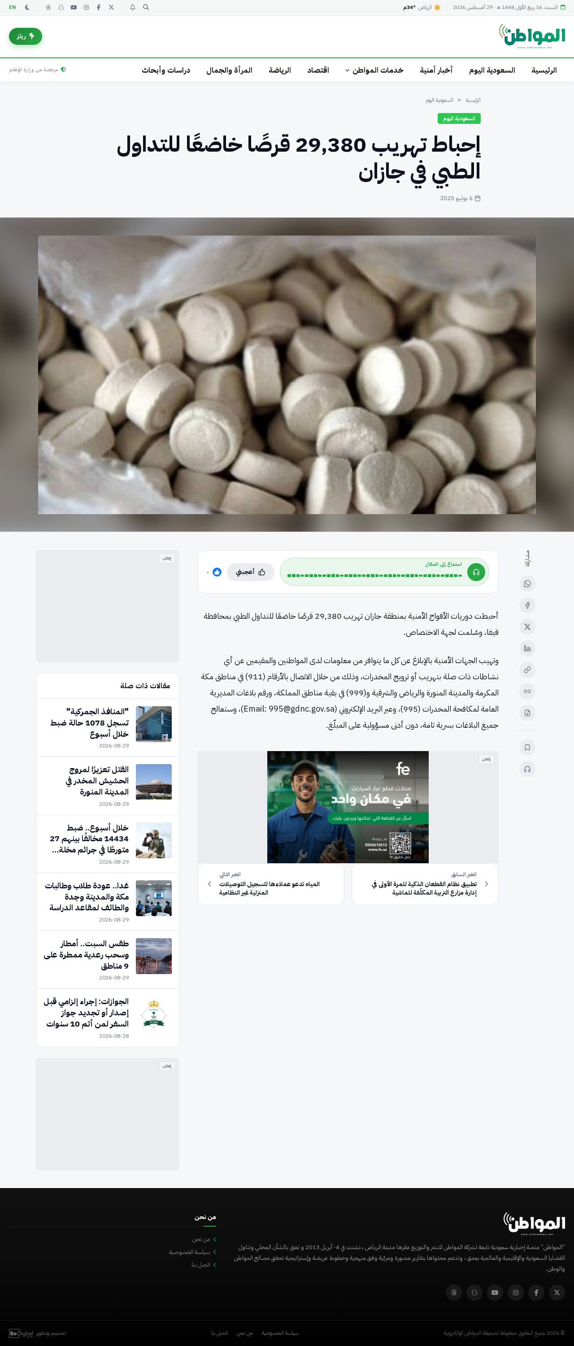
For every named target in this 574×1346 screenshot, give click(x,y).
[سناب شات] (61, 7)
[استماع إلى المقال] (527, 769)
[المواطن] (532, 36)
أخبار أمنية (436, 70)
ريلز (21, 36)
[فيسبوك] (98, 7)
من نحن (201, 1239)
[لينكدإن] (527, 648)
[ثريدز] (48, 7)
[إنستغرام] (86, 7)
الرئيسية (544, 70)
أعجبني (245, 572)
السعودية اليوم (492, 70)
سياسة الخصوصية (189, 1252)
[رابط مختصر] (527, 691)
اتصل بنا (200, 1264)
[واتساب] (527, 584)
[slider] (374, 575)
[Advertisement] (107, 606)
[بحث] (146, 7)
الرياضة (280, 70)
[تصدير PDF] (527, 713)
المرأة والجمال (229, 70)
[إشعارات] (132, 7)
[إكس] (527, 627)
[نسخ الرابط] (527, 670)
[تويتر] (111, 7)
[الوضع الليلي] (27, 7)
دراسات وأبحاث (166, 70)
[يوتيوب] (73, 7)
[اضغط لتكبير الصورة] (287, 375)
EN (12, 7)
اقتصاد (318, 70)
